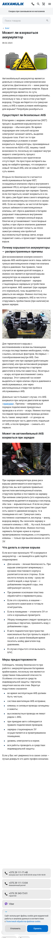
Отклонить (15, 928)
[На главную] (13, 4)
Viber (11, 903)
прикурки (8, 403)
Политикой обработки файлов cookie (23, 921)
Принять (37, 928)
